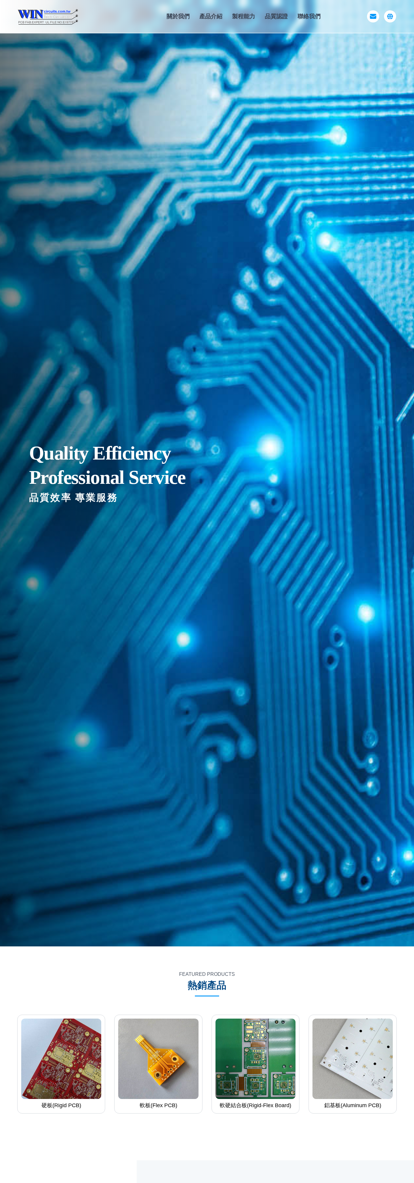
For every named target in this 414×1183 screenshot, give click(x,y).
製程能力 (243, 16)
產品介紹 (210, 16)
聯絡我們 (309, 16)
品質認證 (276, 16)
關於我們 (178, 16)
